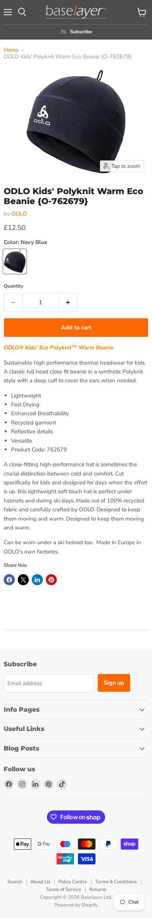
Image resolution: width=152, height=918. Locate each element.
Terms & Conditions (116, 881)
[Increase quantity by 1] (68, 302)
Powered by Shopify (76, 905)
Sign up (114, 683)
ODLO (19, 213)
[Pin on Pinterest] (51, 579)
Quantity (13, 286)
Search (14, 881)
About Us (40, 881)
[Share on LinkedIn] (37, 579)
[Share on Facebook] (9, 579)
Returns (97, 889)
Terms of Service (63, 889)
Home (11, 50)
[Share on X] (23, 579)
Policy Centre (72, 881)
